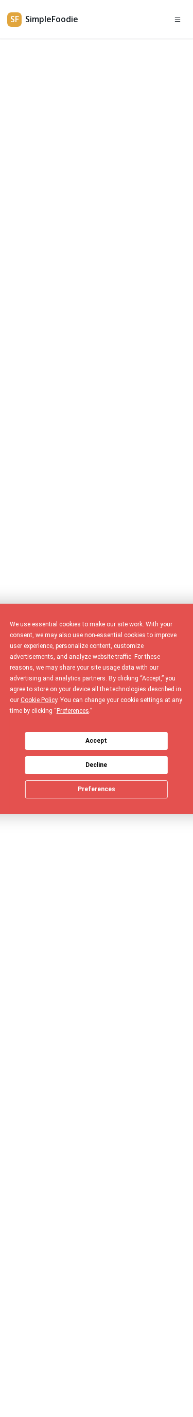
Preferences (96, 789)
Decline (96, 765)
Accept (96, 740)
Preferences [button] (73, 710)
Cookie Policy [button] (39, 700)
